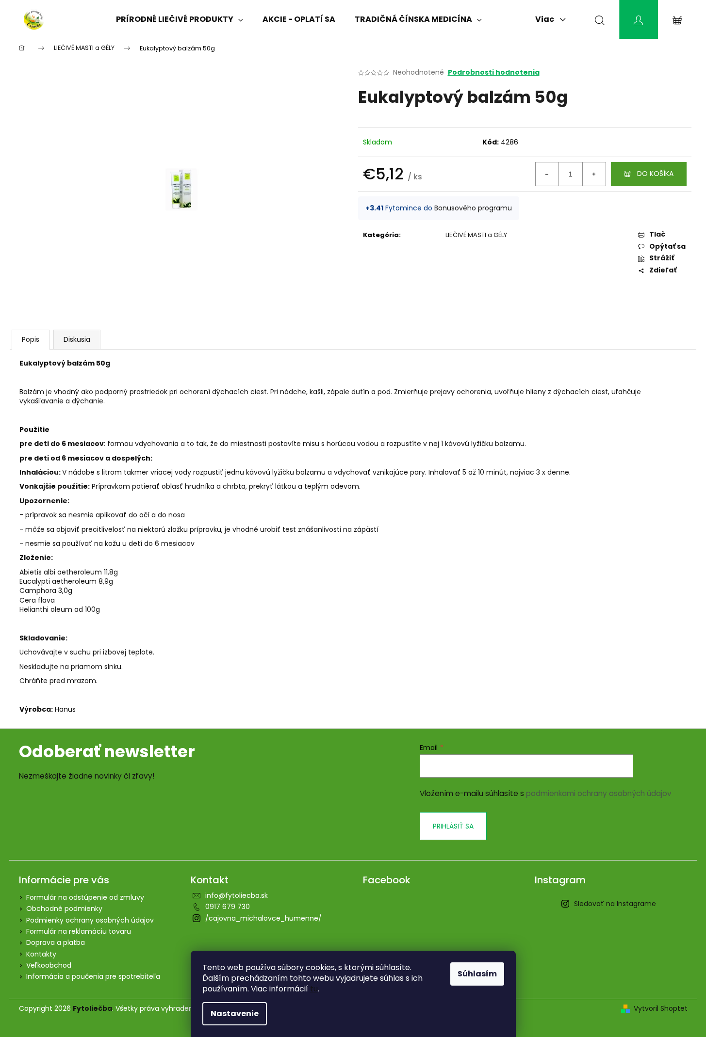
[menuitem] (179, 19)
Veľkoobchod (48, 965)
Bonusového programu (473, 208)
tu (314, 988)
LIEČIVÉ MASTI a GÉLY (476, 234)
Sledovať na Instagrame (615, 904)
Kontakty (41, 954)
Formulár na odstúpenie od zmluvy (85, 897)
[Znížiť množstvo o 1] (547, 174)
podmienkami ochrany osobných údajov (599, 793)
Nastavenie (235, 1013)
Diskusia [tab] (77, 339)
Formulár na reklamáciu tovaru (78, 931)
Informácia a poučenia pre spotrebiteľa (93, 976)
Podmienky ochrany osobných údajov (90, 920)
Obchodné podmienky (64, 908)
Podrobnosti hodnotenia (494, 72)
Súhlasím (477, 973)
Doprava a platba (55, 942)
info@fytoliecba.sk (236, 895)
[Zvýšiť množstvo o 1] (594, 174)
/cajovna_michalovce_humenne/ (263, 918)
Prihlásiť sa (453, 826)
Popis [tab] (30, 339)
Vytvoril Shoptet (661, 1008)
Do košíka (655, 173)
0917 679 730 (227, 906)
